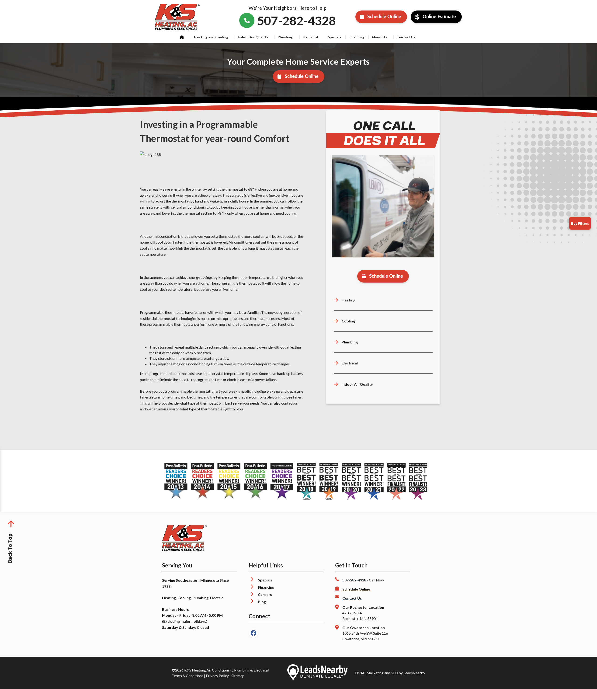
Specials (334, 37)
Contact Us (405, 37)
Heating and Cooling (211, 37)
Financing (356, 37)
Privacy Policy (217, 675)
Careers (265, 594)
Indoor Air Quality (253, 37)
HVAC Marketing (369, 673)
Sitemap (237, 675)
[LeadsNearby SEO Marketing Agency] (317, 673)
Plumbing (285, 37)
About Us (379, 37)
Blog (262, 601)
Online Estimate (439, 16)
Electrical (310, 37)
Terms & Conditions (187, 675)
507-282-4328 (354, 580)
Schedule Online (384, 16)
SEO (394, 673)
